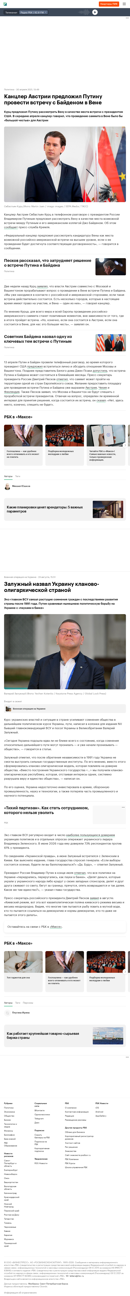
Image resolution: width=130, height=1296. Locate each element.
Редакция (69, 1115)
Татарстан (9, 1218)
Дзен (37, 1122)
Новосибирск (10, 1173)
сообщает (11, 226)
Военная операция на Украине (20, 576)
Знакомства (70, 1150)
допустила (100, 370)
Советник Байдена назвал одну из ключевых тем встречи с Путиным (38, 339)
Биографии (9, 1134)
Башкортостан (11, 1182)
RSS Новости (41, 1163)
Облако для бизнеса (75, 1131)
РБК (6, 822)
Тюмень (8, 1222)
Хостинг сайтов (72, 1142)
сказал (101, 400)
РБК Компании (72, 1159)
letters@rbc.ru (77, 1275)
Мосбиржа (33, 1283)
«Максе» (56, 926)
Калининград (10, 1192)
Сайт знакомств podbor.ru (78, 1155)
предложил (35, 366)
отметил (62, 378)
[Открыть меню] (124, 4)
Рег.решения (71, 1146)
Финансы (8, 1130)
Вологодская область (10, 1187)
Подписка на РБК (41, 1143)
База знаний (10, 1138)
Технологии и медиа (10, 1125)
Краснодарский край (11, 1198)
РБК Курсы (70, 1163)
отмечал (79, 872)
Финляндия (11, 391)
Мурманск (9, 1239)
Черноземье (10, 1226)
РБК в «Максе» (18, 417)
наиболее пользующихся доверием (90, 834)
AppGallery (100, 1115)
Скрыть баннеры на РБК (42, 1136)
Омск (6, 1178)
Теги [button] (17, 476)
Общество (9, 1115)
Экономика (9, 1111)
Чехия (103, 387)
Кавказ (7, 1230)
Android (99, 1111)
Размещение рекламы (75, 1119)
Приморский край (10, 1244)
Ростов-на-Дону (11, 1214)
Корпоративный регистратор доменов (79, 1137)
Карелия (8, 1234)
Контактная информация (77, 1111)
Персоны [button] (28, 1002)
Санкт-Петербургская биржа (54, 1283)
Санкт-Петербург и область (10, 1163)
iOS (97, 1107)
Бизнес (7, 1119)
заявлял (42, 286)
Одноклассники (42, 1114)
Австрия (91, 387)
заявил (94, 897)
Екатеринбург (11, 1169)
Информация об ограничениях (20, 1292)
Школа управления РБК (76, 1167)
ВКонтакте (40, 1110)
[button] (23, 445)
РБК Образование (10, 1144)
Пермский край (11, 1210)
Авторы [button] (8, 476)
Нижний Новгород (9, 1205)
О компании (71, 1107)
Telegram (39, 1118)
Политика (9, 89)
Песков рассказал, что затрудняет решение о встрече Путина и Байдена (47, 263)
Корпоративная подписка (42, 1149)
